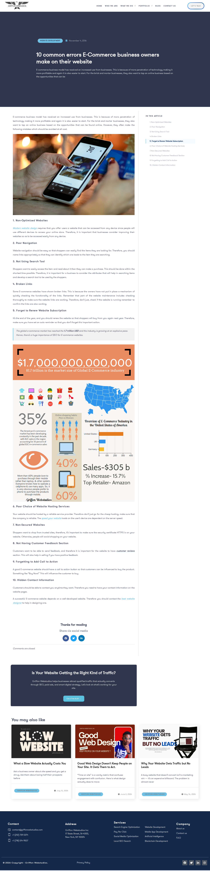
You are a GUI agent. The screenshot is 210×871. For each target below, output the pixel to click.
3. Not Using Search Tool (159, 131)
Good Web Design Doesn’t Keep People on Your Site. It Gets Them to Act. (104, 765)
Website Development (50, 41)
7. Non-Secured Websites (160, 151)
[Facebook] (184, 862)
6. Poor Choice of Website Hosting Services (167, 146)
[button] (66, 638)
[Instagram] (204, 862)
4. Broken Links (155, 136)
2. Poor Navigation (157, 127)
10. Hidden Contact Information (162, 165)
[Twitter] (191, 862)
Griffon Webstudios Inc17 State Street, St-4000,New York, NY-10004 (77, 833)
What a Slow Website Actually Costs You (40, 763)
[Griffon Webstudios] (17, 5)
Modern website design (25, 228)
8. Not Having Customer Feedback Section (167, 155)
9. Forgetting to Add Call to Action (163, 160)
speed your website (51, 518)
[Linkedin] (198, 862)
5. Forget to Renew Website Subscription (166, 141)
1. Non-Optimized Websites (160, 122)
